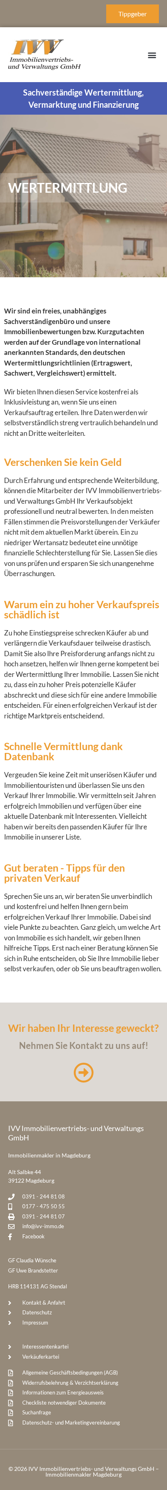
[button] (152, 54)
